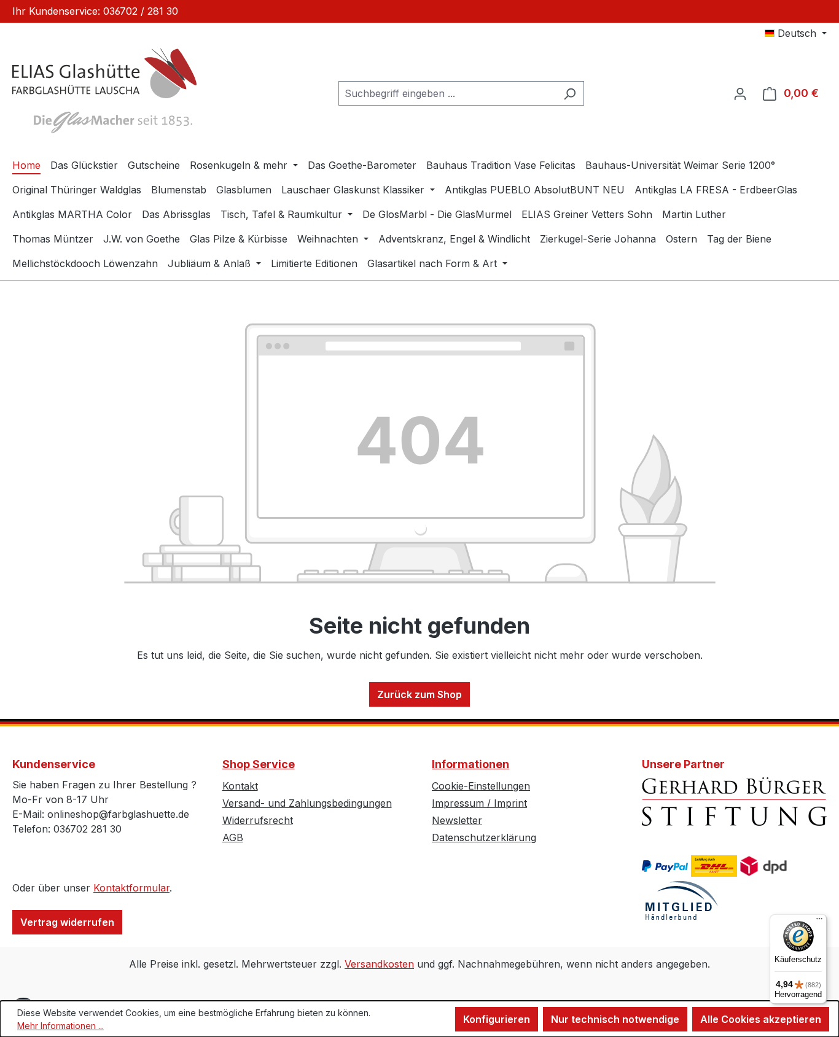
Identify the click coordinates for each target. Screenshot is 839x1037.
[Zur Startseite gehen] (104, 91)
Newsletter (457, 820)
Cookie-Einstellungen (481, 786)
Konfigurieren (496, 1019)
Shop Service (258, 764)
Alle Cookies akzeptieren (760, 1019)
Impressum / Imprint (479, 803)
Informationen (470, 764)
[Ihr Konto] (740, 93)
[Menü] (819, 921)
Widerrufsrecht (257, 820)
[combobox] (447, 93)
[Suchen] (569, 93)
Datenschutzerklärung (484, 837)
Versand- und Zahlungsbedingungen (307, 803)
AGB (232, 837)
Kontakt (240, 786)
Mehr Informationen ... (60, 1025)
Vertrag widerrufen (67, 922)
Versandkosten (379, 964)
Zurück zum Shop (419, 694)
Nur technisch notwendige (615, 1019)
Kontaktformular (131, 888)
